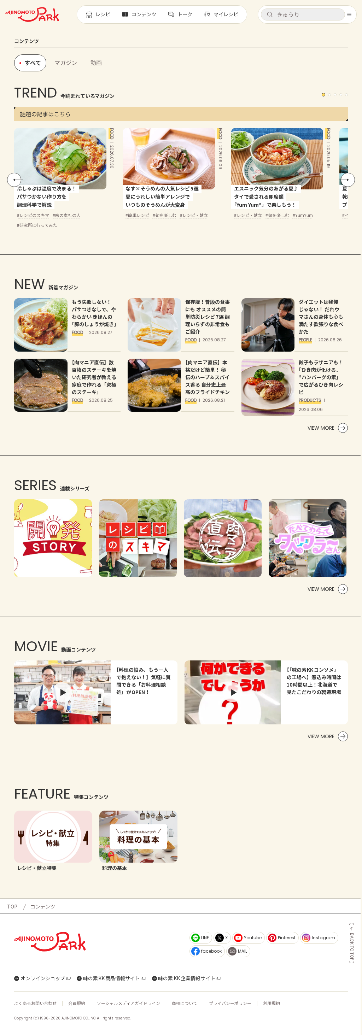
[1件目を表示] (323, 94)
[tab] (65, 62)
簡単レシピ (138, 215)
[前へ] (14, 180)
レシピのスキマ (34, 215)
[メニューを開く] (349, 14)
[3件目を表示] (335, 94)
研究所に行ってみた (38, 225)
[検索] (269, 15)
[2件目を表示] (329, 94)
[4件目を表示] (340, 94)
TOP (12, 906)
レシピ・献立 (195, 215)
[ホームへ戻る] (32, 14)
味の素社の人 (68, 215)
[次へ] (348, 180)
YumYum (304, 215)
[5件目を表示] (346, 94)
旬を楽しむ (165, 215)
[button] (303, 14)
